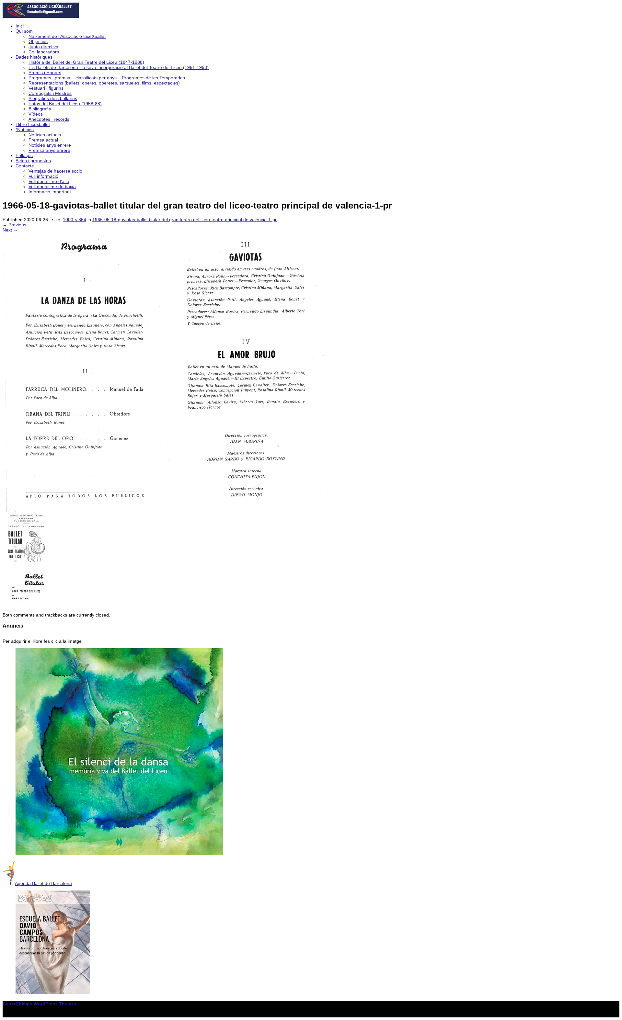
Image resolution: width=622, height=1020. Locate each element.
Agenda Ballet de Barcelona (43, 883)
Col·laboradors (44, 51)
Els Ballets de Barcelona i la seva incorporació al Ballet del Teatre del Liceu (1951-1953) (119, 67)
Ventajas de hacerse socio (55, 171)
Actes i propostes (33, 160)
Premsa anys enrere (49, 150)
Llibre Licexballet (33, 124)
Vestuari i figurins (46, 88)
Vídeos (36, 114)
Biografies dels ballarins (53, 98)
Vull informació (43, 176)
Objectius (38, 41)
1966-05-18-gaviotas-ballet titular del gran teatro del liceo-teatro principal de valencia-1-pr (184, 219)
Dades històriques (34, 57)
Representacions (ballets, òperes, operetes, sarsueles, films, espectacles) (104, 82)
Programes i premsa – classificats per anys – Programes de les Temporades (107, 77)
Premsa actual (43, 139)
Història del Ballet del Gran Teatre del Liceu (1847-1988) (86, 62)
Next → (10, 229)
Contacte (25, 165)
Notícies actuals (45, 134)
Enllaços (24, 155)
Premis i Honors (45, 72)
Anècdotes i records (49, 119)
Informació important (50, 191)
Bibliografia (40, 108)
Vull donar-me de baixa (52, 186)
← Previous (14, 224)
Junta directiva (43, 46)
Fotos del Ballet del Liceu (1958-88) (65, 103)
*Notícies (25, 129)
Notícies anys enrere (50, 145)
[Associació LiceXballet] (41, 16)
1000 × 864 (74, 219)
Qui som (24, 31)
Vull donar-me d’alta (49, 181)
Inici (20, 25)
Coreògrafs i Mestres (50, 93)
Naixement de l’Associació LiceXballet (67, 36)
